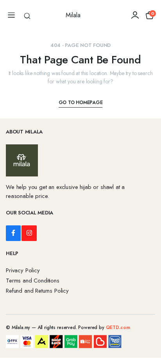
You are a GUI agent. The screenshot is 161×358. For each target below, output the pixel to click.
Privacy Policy (23, 270)
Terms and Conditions (32, 280)
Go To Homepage (81, 102)
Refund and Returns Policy (37, 290)
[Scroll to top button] (148, 323)
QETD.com (118, 327)
